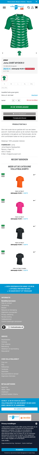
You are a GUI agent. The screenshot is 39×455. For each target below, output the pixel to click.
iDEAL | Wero (5, 390)
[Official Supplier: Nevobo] (19, 419)
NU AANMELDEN (19, 409)
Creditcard (4, 392)
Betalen (3, 308)
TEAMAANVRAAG (19, 118)
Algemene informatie (8, 376)
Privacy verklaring (7, 314)
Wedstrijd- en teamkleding (10, 349)
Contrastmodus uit (17, 327)
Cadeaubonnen (6, 319)
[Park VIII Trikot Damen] (19, 261)
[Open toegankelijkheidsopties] (3, 327)
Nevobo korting (6, 317)
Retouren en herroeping (9, 310)
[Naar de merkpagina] (5, 60)
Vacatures (4, 369)
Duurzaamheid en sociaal (9, 374)
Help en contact (6, 303)
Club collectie (5, 344)
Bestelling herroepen (8, 301)
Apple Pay (4, 387)
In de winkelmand (19, 107)
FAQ (2, 365)
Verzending (5, 305)
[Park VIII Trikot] (19, 184)
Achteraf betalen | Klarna (9, 394)
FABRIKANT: (6, 145)
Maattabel (35, 95)
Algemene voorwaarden (9, 312)
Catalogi (4, 342)
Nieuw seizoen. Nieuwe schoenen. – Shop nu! (19, 1)
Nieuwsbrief (5, 351)
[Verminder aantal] (13, 100)
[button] (4, 7)
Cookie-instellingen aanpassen (11, 321)
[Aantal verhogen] (19, 100)
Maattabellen (5, 340)
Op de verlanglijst (20, 114)
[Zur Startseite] (14, 7)
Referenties (5, 367)
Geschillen (4, 371)
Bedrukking (5, 346)
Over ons (4, 362)
